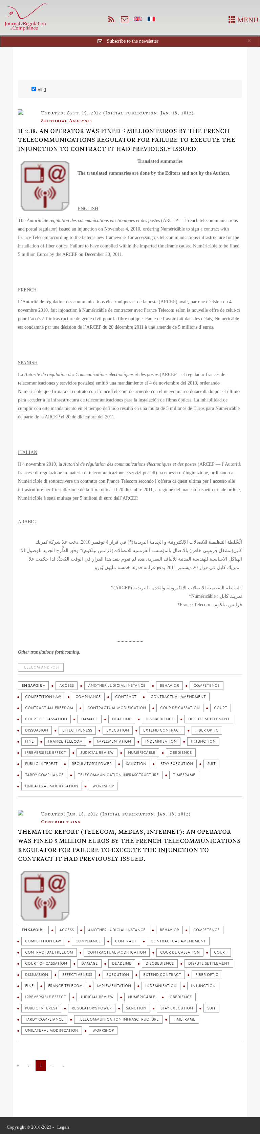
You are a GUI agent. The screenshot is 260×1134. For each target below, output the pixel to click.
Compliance (88, 697)
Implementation (114, 741)
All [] (42, 89)
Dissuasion (36, 730)
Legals (63, 1127)
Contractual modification (116, 708)
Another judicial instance (117, 685)
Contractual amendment (178, 697)
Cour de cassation (180, 708)
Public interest (41, 764)
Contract (125, 697)
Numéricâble (141, 752)
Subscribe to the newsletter (132, 41)
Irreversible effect (45, 752)
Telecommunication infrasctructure (118, 775)
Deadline (121, 719)
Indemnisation (161, 741)
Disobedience (160, 719)
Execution (117, 730)
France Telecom (65, 741)
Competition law (43, 697)
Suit (211, 764)
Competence (206, 685)
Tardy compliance (44, 775)
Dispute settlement (209, 719)
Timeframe (184, 775)
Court (220, 708)
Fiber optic (206, 730)
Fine (29, 741)
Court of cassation (46, 719)
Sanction (136, 764)
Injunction (203, 741)
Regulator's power (92, 764)
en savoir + (33, 685)
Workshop (103, 786)
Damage (89, 719)
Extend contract (162, 730)
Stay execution (176, 764)
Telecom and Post (41, 667)
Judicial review (97, 752)
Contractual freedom (49, 708)
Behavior (169, 685)
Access (66, 685)
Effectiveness (77, 730)
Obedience (181, 752)
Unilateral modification (51, 786)
